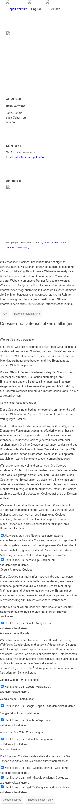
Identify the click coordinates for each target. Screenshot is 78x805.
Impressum (60, 242)
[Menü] (66, 9)
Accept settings (12, 799)
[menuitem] (19, 9)
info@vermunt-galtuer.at (30, 157)
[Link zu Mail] (62, 251)
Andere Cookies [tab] (10, 749)
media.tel (48, 242)
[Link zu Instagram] (69, 251)
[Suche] (19, 9)
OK (5, 313)
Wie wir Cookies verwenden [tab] (17, 339)
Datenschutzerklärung (17, 247)
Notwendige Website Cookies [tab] (18, 402)
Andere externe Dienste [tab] (14, 633)
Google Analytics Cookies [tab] (16, 569)
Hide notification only (40, 799)
